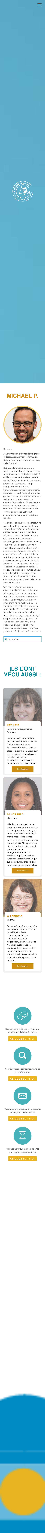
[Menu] (38, 5)
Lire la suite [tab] (13, 639)
